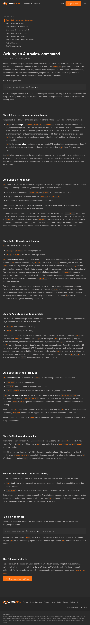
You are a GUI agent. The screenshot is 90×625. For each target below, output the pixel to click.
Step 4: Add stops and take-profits (18, 30)
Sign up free (73, 4)
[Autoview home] (11, 3)
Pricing (53, 602)
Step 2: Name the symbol (14, 23)
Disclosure (38, 602)
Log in (62, 3)
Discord (65, 602)
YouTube (72, 602)
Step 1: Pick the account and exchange (19, 20)
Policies (46, 602)
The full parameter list (13, 46)
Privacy (25, 602)
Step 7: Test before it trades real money (19, 39)
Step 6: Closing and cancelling (16, 36)
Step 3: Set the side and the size (17, 27)
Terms (32, 602)
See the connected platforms (17, 579)
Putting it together (12, 43)
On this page (9, 16)
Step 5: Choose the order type (16, 33)
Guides (59, 602)
